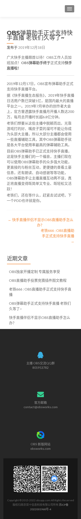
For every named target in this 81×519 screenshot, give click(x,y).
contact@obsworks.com (41, 407)
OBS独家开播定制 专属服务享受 (34, 271)
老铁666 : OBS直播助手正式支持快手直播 (57, 235)
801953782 (40, 367)
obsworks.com (40, 448)
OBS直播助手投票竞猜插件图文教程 (38, 280)
